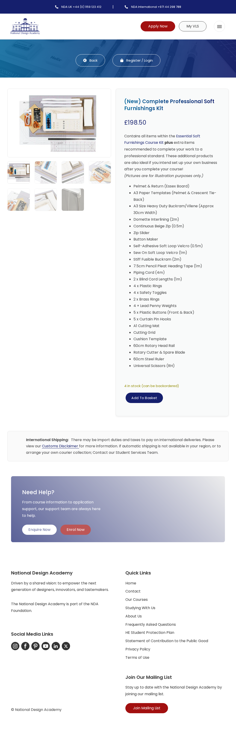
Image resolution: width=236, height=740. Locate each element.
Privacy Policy (137, 649)
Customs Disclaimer (60, 446)
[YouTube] (45, 646)
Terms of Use (137, 657)
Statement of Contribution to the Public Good (166, 641)
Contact (133, 591)
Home (130, 583)
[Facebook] (25, 646)
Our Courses (136, 599)
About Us (133, 616)
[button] (219, 26)
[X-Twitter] (66, 646)
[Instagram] (15, 646)
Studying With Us (140, 608)
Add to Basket (144, 397)
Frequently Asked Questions (150, 624)
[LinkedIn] (56, 646)
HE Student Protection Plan (149, 632)
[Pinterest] (35, 646)
